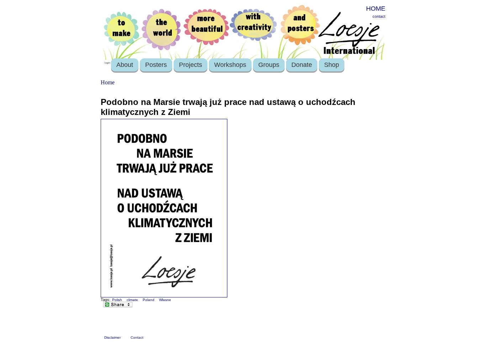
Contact (137, 337)
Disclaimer (112, 337)
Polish (117, 300)
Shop (331, 64)
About (124, 64)
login (107, 63)
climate (132, 300)
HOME (375, 8)
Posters (156, 64)
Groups (268, 64)
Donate (301, 64)
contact (379, 16)
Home (108, 82)
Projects (190, 64)
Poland (148, 300)
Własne (165, 300)
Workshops (230, 64)
